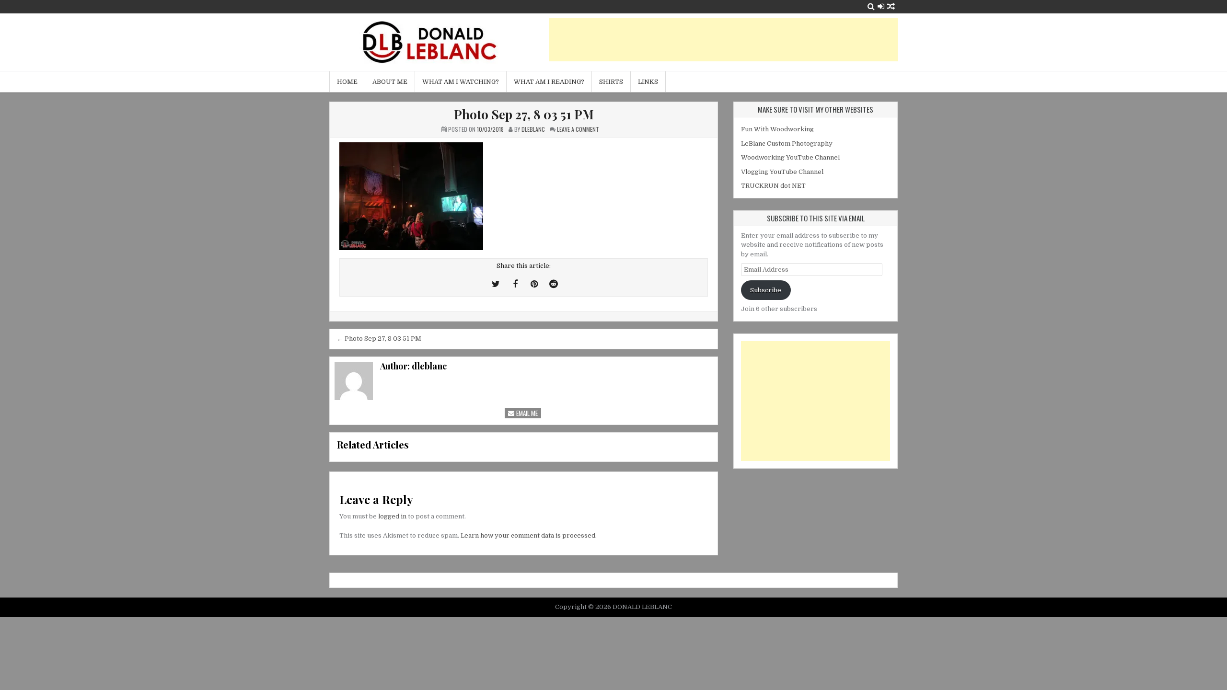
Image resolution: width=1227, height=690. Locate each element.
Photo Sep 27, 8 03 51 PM (524, 114)
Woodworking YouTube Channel (790, 157)
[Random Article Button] (891, 6)
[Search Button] (871, 6)
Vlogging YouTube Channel (782, 171)
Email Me (526, 413)
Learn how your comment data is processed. (529, 535)
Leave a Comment (578, 129)
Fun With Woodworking (777, 129)
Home (347, 81)
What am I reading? (549, 81)
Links (648, 81)
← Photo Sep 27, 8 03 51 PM (379, 338)
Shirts (611, 81)
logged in (392, 516)
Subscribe (765, 290)
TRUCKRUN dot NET (773, 185)
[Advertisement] (723, 39)
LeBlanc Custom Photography (787, 143)
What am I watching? (460, 81)
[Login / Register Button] (881, 6)
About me (389, 81)
